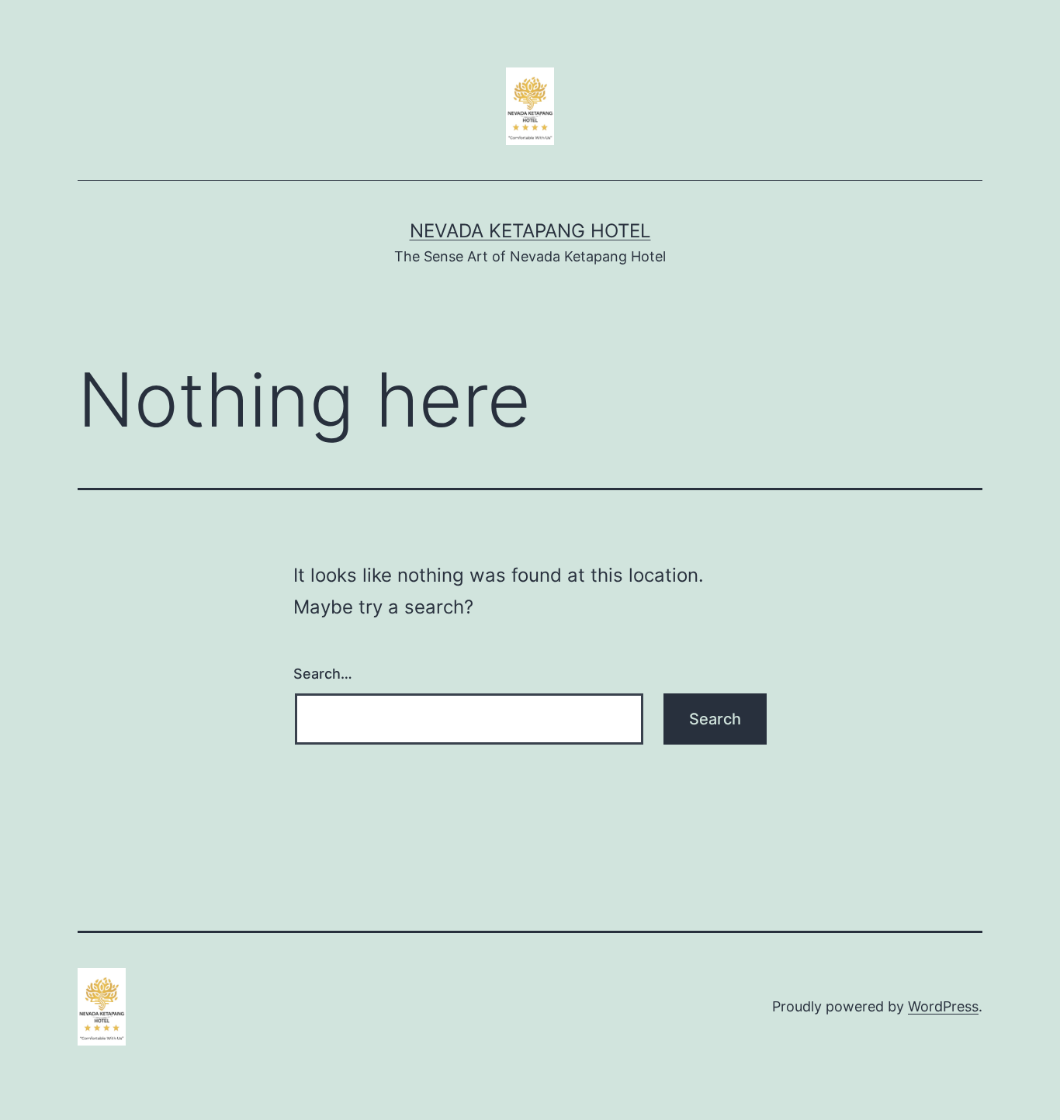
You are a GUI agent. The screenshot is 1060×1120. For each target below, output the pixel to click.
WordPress (943, 1006)
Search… (322, 673)
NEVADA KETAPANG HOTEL (530, 231)
